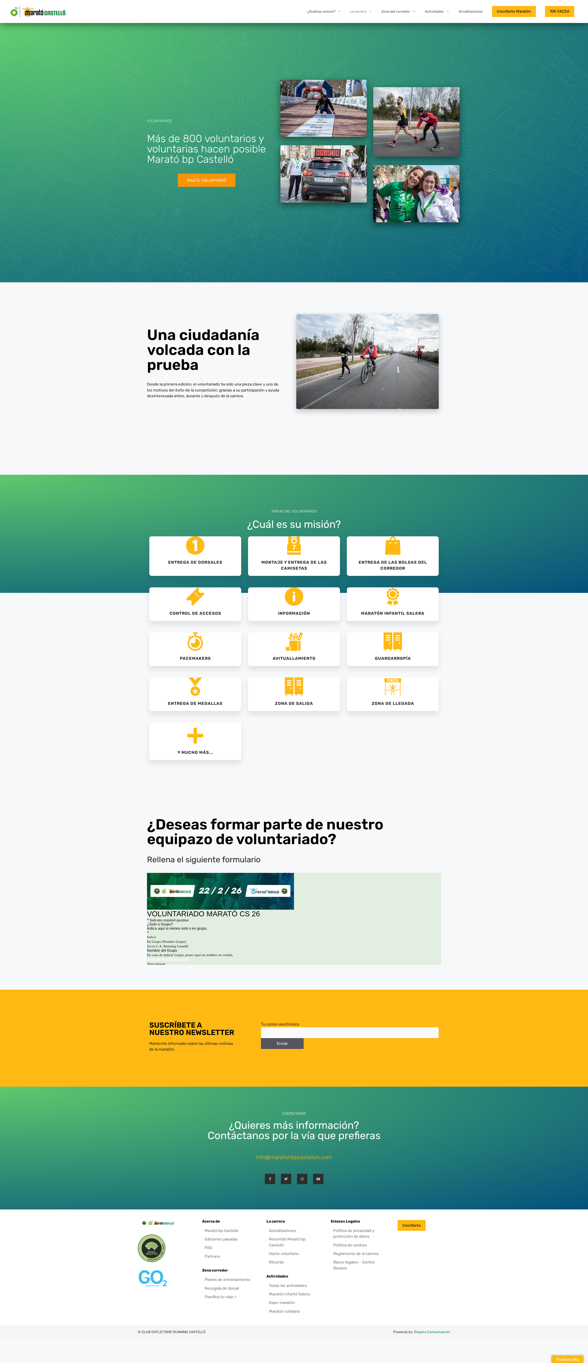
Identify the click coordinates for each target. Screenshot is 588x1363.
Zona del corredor (395, 11)
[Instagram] (302, 1179)
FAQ (208, 1247)
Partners (212, 1256)
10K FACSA (559, 11)
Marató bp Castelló (221, 1230)
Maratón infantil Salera (289, 1294)
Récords (276, 1262)
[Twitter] (286, 1179)
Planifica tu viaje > (220, 1296)
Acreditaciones (471, 11)
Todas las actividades (288, 1285)
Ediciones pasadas (221, 1239)
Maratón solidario (284, 1311)
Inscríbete (411, 1225)
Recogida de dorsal (222, 1288)
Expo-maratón (282, 1302)
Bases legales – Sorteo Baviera (354, 1265)
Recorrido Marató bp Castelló (287, 1242)
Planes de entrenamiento (227, 1279)
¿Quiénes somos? (321, 11)
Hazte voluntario (284, 1253)
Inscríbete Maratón (514, 11)
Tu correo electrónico (280, 1024)
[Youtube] (318, 1179)
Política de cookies (350, 1245)
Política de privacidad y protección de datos (353, 1233)
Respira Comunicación (432, 1332)
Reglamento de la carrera (355, 1253)
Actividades (434, 11)
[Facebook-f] (270, 1179)
